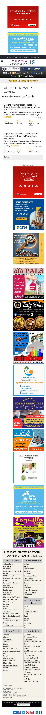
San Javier (7, 611)
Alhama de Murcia (30, 569)
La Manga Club (8, 576)
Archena (6, 642)
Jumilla (26, 621)
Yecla (25, 628)
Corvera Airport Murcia (10, 692)
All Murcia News (34, 152)
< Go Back (6, 157)
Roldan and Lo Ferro (10, 609)
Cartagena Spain (8, 689)
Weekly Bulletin (8, 697)
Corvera (19, 123)
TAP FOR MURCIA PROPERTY (23, 81)
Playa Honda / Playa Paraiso (10, 603)
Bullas (26, 606)
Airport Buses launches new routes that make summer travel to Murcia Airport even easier (21, 136)
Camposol (27, 573)
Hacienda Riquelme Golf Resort (11, 652)
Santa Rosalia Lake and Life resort (11, 617)
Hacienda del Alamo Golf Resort (32, 582)
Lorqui (5, 656)
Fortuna (26, 618)
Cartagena (7, 566)
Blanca (5, 644)
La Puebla (6, 580)
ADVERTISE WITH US (21, 57)
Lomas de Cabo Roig (31, 681)
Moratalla (27, 623)
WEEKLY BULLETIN (33, 57)
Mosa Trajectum (9, 661)
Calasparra (27, 609)
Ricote (5, 668)
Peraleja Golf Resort (10, 665)
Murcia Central (12, 631)
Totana (26, 597)
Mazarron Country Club (32, 663)
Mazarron (27, 588)
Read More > (38, 117)
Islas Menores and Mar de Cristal (12, 572)
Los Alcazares (8, 588)
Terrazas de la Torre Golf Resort (11, 622)
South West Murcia (33, 560)
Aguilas (19, 152)
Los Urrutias (7, 595)
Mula (25, 625)
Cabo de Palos (8, 564)
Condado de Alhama (31, 576)
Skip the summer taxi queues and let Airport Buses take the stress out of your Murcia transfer (22, 107)
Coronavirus (7, 691)
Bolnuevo (27, 571)
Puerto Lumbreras (30, 592)
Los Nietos (7, 592)
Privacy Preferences (23, 705)
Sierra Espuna (28, 595)
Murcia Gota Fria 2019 (10, 694)
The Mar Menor (12, 560)
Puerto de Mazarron (31, 590)
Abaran (5, 637)
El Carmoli (7, 569)
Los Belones (7, 590)
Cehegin (26, 614)
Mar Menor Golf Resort (11, 597)
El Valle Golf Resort (10, 649)
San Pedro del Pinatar (10, 614)
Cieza (26, 616)
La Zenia (27, 679)
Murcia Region (8, 123)
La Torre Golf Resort (10, 583)
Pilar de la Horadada (10, 599)
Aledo (26, 566)
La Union (6, 585)
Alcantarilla (7, 639)
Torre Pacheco (8, 625)
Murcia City (7, 663)
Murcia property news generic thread (14, 695)
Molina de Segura (9, 658)
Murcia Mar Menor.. (10, 152)
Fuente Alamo (28, 578)
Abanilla (6, 635)
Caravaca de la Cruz (31, 611)
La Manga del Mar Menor (12, 578)
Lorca (26, 585)
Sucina (5, 670)
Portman (6, 606)
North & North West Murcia (33, 601)
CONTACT (10, 57)
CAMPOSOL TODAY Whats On (13, 688)
